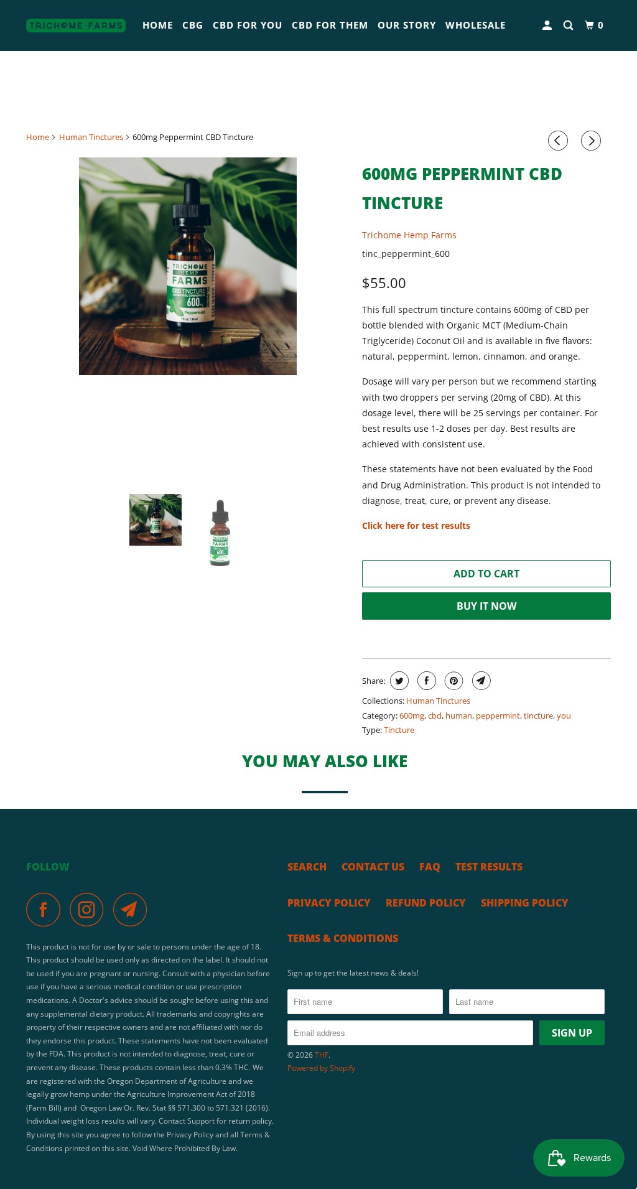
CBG (192, 25)
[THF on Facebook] (46, 909)
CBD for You (247, 25)
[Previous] (560, 141)
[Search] (569, 25)
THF (321, 1055)
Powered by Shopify (321, 1068)
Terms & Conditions (342, 938)
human (458, 715)
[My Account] (548, 25)
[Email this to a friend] (480, 680)
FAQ (429, 867)
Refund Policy (426, 903)
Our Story (407, 25)
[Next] (593, 141)
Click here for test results (416, 525)
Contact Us (373, 867)
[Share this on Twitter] (398, 680)
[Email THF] (133, 909)
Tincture (399, 729)
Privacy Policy (329, 903)
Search (307, 867)
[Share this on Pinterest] (452, 680)
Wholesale (475, 25)
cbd (435, 715)
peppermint (498, 715)
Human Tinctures (438, 700)
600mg (411, 715)
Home (157, 25)
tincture (538, 715)
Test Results (489, 867)
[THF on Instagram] (90, 909)
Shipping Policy (525, 903)
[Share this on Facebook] (425, 680)
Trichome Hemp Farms (409, 235)
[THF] (76, 25)
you (564, 715)
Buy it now (486, 606)
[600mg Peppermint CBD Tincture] (188, 266)
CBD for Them (330, 25)
